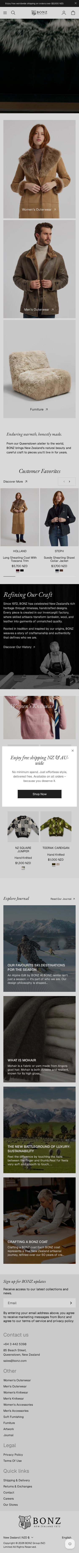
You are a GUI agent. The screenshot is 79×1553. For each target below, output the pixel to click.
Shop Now (40, 794)
